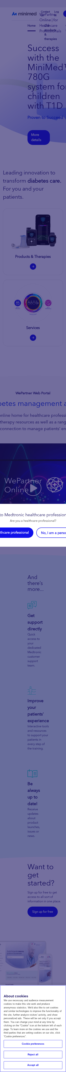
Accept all (33, 1065)
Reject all (33, 1054)
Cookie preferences (33, 1043)
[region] (33, 1028)
